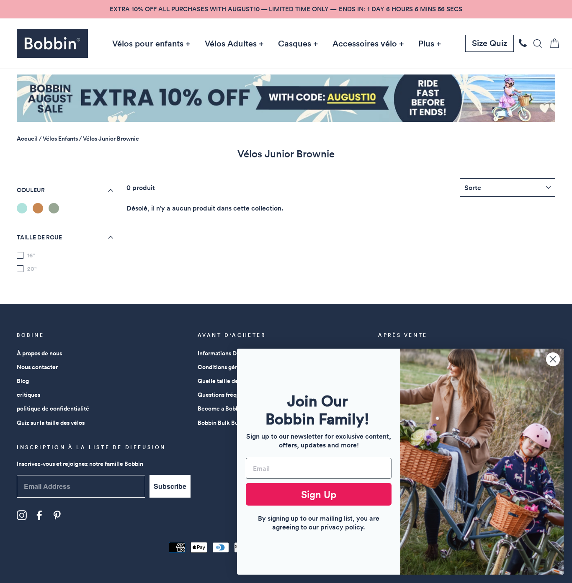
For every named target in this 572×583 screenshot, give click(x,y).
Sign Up (319, 494)
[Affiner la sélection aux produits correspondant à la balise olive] (54, 208)
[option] (286, 9)
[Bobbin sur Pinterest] (57, 515)
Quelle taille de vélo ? (226, 381)
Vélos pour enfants (147, 44)
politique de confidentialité (53, 408)
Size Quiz (489, 43)
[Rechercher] (535, 43)
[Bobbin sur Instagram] (22, 515)
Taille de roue (39, 237)
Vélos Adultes (231, 44)
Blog (23, 381)
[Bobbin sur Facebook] (39, 515)
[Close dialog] (553, 359)
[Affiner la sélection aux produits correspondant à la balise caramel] (38, 208)
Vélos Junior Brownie (111, 138)
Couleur (31, 190)
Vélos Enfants (60, 138)
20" (31, 269)
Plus (426, 44)
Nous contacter (37, 367)
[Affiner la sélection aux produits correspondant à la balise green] (22, 208)
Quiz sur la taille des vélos (51, 423)
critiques (28, 394)
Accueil (27, 138)
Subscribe (170, 486)
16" (31, 255)
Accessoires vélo (364, 44)
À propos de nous (39, 353)
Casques (294, 44)
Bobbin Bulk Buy (220, 423)
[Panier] (552, 43)
